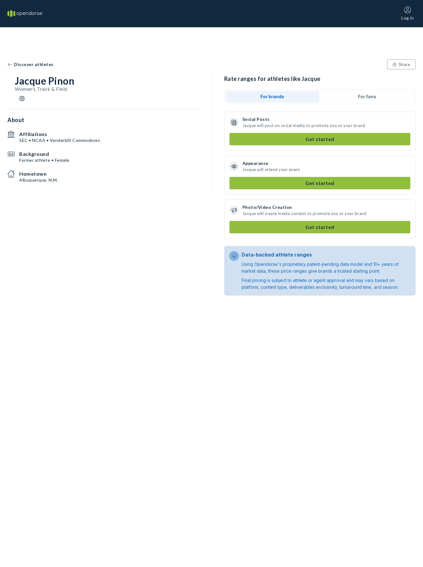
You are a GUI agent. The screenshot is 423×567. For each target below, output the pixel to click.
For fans (367, 96)
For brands (272, 96)
